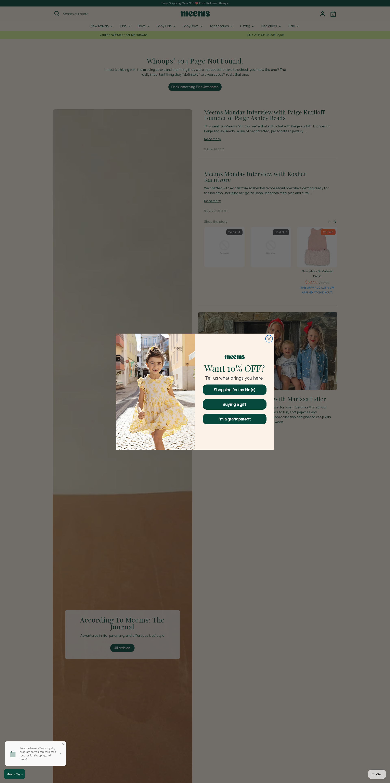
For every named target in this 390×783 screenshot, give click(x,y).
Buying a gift (234, 404)
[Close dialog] (269, 338)
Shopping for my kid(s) (235, 389)
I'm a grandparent (234, 419)
